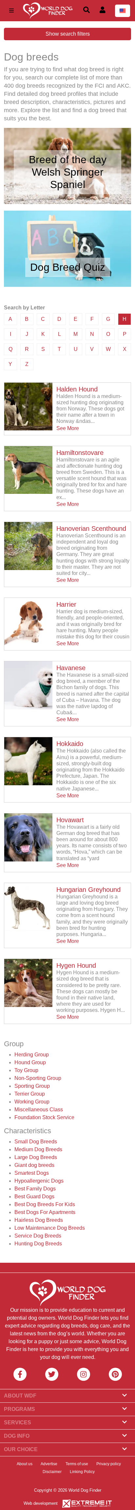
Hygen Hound (76, 965)
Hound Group (30, 1062)
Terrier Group (29, 1094)
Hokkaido (69, 743)
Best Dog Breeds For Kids (44, 1204)
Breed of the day (67, 159)
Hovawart (70, 820)
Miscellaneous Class (38, 1109)
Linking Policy (82, 1471)
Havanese (71, 667)
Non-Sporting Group (37, 1078)
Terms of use (77, 1464)
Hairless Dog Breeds (38, 1220)
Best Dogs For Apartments (44, 1212)
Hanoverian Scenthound (91, 528)
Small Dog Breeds (35, 1141)
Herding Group (31, 1054)
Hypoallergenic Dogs (39, 1181)
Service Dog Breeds (37, 1236)
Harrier (66, 604)
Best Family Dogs (35, 1188)
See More (67, 428)
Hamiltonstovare (80, 452)
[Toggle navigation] (11, 11)
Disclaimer (52, 1471)
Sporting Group (32, 1086)
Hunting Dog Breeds (38, 1243)
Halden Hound (77, 389)
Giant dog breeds (34, 1165)
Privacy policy (108, 1464)
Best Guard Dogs (34, 1196)
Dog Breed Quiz (67, 267)
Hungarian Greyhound (88, 889)
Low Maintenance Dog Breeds (49, 1228)
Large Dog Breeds (35, 1157)
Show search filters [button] (68, 34)
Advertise (49, 1464)
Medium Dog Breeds (38, 1149)
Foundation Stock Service (44, 1117)
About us (24, 1464)
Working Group (31, 1101)
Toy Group (26, 1070)
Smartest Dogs (31, 1173)
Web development (41, 1503)
